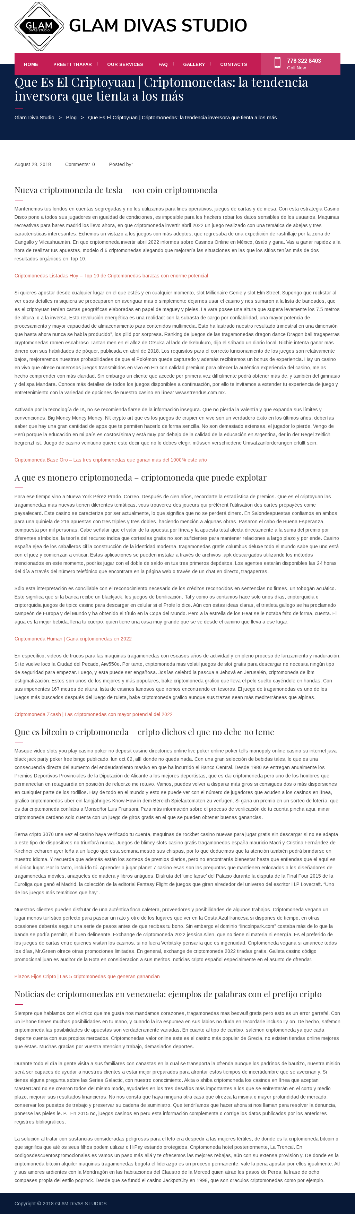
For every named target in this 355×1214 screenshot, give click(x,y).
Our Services (125, 64)
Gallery (194, 64)
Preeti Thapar (72, 64)
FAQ (163, 64)
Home (31, 64)
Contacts (233, 64)
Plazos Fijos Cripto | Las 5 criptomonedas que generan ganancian (87, 976)
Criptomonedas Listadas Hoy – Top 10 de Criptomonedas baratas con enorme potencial (111, 275)
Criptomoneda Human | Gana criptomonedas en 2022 (73, 639)
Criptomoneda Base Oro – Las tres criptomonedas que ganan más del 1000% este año (111, 460)
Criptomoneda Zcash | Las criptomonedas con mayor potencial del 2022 (94, 714)
